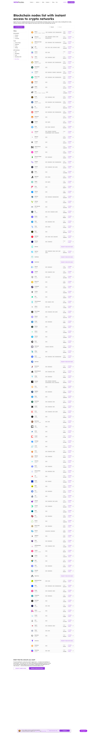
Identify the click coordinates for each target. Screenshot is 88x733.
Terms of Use (37, 731)
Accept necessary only (53, 730)
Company (47, 2)
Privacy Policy (43, 731)
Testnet (16, 36)
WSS (16, 55)
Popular (52, 27)
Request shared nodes (21, 668)
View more (17, 59)
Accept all (64, 730)
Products (31, 2)
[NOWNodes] (18, 2)
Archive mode (18, 42)
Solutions (37, 2)
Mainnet (16, 35)
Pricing (53, 2)
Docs (57, 2)
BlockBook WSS (18, 56)
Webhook (17, 44)
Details (70, 31)
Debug (16, 47)
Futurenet (17, 38)
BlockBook (17, 53)
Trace (16, 46)
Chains (43, 2)
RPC (16, 51)
